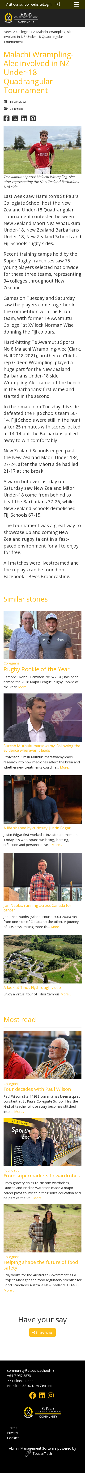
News (8, 31)
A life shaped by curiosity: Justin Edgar (37, 828)
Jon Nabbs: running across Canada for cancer (37, 907)
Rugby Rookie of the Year (37, 669)
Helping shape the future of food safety (41, 1265)
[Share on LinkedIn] (24, 119)
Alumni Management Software (32, 1448)
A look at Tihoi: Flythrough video (32, 987)
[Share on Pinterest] (33, 119)
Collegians (24, 31)
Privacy (12, 1432)
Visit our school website (24, 4)
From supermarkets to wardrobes (42, 1175)
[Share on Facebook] (6, 119)
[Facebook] (32, 1396)
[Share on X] (15, 119)
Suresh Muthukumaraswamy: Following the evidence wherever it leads (42, 748)
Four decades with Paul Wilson (37, 1089)
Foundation (12, 1170)
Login (47, 4)
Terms (12, 1428)
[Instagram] (51, 1396)
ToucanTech (42, 1453)
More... (23, 687)
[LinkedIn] (42, 1396)
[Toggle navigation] (76, 4)
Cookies (13, 1438)
